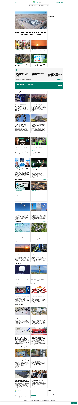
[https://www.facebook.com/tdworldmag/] (48, 394)
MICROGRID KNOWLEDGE (37, 400)
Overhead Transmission (31, 30)
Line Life (17, 149)
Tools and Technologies (35, 274)
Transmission (28, 7)
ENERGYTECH (31, 400)
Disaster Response (34, 49)
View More (44, 179)
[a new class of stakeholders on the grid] (38, 374)
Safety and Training (18, 167)
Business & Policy (45, 7)
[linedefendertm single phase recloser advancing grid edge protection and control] (22, 118)
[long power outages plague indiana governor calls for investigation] (38, 44)
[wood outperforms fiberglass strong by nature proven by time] (22, 207)
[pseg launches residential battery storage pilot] (38, 353)
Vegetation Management (19, 63)
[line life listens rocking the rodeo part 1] (22, 290)
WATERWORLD (53, 400)
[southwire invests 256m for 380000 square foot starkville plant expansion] (38, 311)
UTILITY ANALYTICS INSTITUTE (46, 400)
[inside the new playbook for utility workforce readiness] (22, 162)
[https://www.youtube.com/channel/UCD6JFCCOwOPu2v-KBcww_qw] (53, 394)
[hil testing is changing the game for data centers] (22, 98)
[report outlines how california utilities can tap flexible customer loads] (22, 374)
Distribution (34, 7)
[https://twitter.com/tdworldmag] (52, 394)
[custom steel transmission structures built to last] (38, 207)
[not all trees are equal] (22, 58)
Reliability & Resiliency (18, 190)
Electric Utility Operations (20, 49)
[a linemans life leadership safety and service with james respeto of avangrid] (38, 162)
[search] (16, 2)
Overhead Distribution (34, 232)
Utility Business (17, 232)
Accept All (74, 403)
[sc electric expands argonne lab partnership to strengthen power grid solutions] (38, 227)
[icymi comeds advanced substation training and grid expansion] (38, 141)
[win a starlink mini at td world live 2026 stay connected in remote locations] (22, 269)
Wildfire (50, 7)
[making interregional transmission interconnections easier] (31, 20)
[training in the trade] (22, 44)
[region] (39, 403)
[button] (15, 2)
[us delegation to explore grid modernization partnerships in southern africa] (22, 248)
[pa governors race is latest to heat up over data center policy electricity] (38, 58)
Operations (39, 7)
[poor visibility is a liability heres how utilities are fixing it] (38, 98)
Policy (32, 63)
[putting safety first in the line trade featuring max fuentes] (22, 141)
